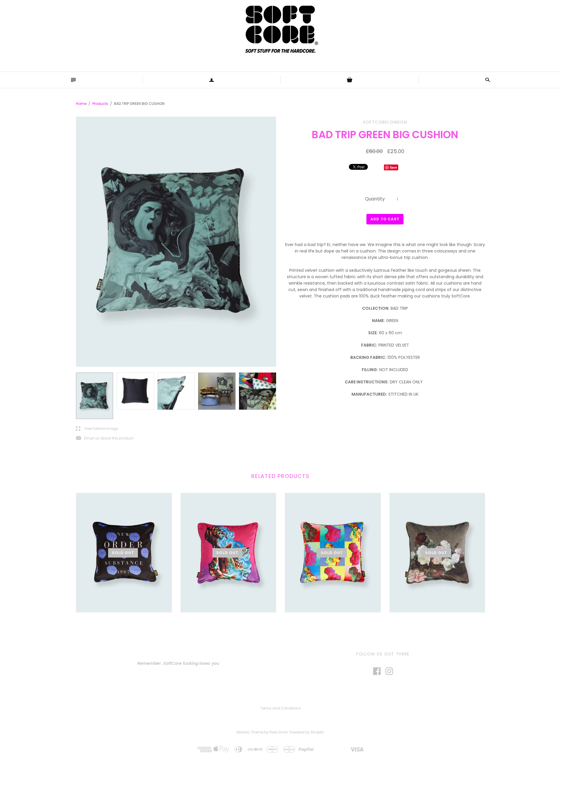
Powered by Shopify (307, 732)
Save (393, 167)
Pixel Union (278, 732)
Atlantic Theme (249, 732)
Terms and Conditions (280, 708)
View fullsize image (97, 428)
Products (100, 103)
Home (81, 103)
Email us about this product (105, 438)
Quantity (375, 198)
